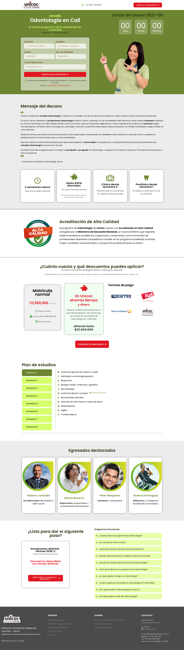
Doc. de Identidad (64, 52)
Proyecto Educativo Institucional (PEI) (109, 620)
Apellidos (60, 42)
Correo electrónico (33, 62)
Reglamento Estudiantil (104, 624)
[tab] (37, 372)
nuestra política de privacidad (58, 85)
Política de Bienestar (103, 627)
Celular (27, 52)
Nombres (28, 42)
